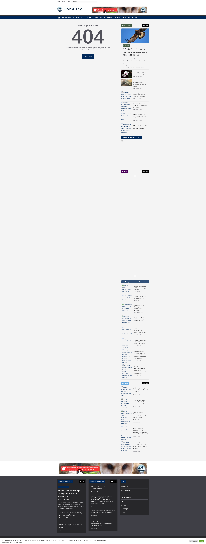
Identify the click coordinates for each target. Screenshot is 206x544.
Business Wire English (63, 487)
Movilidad (88, 17)
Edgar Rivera (136, 58)
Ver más (145, 25)
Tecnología (126, 17)
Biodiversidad (66, 17)
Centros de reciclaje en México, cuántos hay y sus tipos (140, 287)
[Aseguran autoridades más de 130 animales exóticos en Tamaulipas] (127, 343)
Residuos (117, 17)
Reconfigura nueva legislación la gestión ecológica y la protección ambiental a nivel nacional (140, 370)
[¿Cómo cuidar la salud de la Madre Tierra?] (127, 298)
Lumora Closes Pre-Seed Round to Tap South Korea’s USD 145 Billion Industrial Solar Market (71, 526)
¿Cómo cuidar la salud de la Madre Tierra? (140, 297)
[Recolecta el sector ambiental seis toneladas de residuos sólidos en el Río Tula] (126, 447)
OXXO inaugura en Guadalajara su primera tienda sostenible (139, 307)
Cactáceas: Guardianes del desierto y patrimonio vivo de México (140, 105)
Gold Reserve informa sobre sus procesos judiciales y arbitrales (102, 487)
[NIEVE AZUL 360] (59, 17)
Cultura (135, 17)
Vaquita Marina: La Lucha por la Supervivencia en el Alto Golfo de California (140, 127)
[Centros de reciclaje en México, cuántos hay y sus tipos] (127, 288)
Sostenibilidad (77, 17)
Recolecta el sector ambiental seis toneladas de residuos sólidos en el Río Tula (140, 445)
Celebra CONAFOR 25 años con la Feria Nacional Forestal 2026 (140, 330)
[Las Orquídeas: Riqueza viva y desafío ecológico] (126, 74)
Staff (68, 499)
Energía (109, 17)
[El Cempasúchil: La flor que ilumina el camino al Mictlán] (126, 117)
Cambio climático (99, 17)
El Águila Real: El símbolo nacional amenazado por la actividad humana (135, 52)
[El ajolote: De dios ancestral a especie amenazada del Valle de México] (126, 84)
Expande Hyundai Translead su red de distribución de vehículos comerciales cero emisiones (140, 355)
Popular (129, 282)
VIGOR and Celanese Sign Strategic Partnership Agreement (69, 493)
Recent (143, 282)
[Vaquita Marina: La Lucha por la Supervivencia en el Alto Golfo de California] (126, 128)
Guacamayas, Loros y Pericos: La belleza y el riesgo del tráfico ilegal (139, 94)
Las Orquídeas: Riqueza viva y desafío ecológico (139, 73)
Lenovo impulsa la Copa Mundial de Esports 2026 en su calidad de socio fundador (103, 511)
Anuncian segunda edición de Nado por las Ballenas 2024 (139, 319)
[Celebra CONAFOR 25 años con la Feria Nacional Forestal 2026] (127, 332)
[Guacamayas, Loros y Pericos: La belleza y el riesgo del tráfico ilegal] (126, 96)
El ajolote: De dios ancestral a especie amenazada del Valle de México (139, 83)
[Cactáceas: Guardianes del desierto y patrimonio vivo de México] (126, 107)
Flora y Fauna (126, 45)
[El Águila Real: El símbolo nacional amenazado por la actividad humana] (135, 35)
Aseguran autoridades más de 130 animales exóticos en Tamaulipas (140, 341)
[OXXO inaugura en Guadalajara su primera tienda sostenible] (127, 307)
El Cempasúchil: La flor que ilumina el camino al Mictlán (139, 116)
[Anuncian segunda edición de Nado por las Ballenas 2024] (127, 319)
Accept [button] (201, 541)
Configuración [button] (193, 541)
